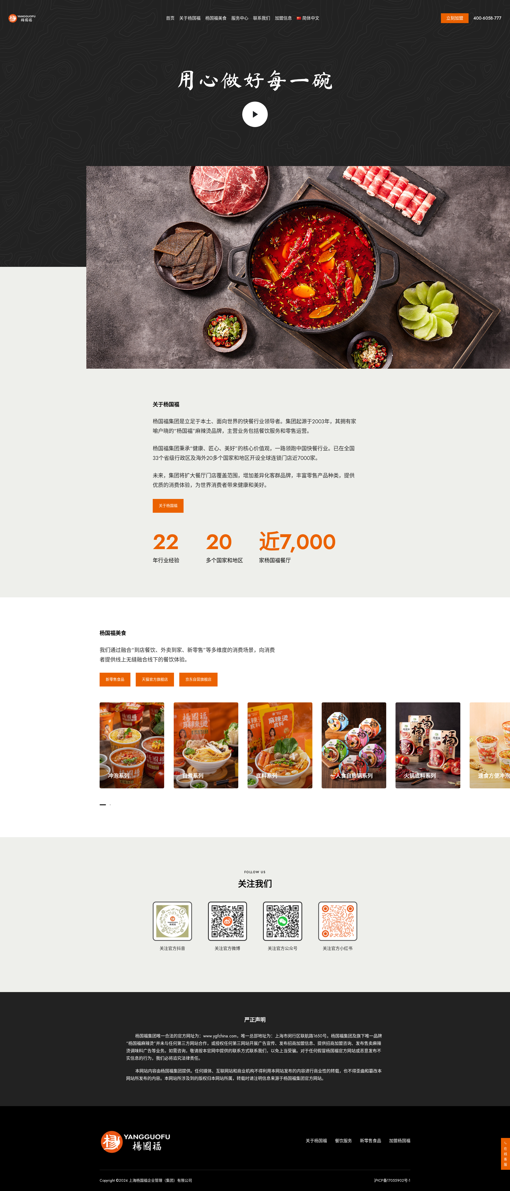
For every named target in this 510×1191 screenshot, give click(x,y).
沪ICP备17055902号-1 (392, 1180)
